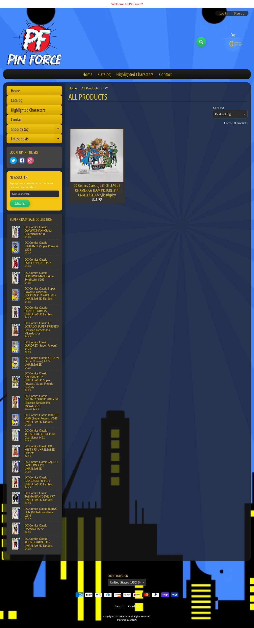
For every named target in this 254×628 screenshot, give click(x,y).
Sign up (239, 13)
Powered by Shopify (127, 619)
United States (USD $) (125, 582)
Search (119, 606)
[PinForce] (36, 42)
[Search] (201, 42)
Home (87, 74)
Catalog (104, 74)
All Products (90, 88)
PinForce (125, 616)
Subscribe (19, 203)
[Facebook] (21, 160)
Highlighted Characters (134, 74)
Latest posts (36, 139)
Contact (165, 74)
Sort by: (218, 107)
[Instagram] (30, 160)
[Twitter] (13, 160)
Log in (223, 13)
